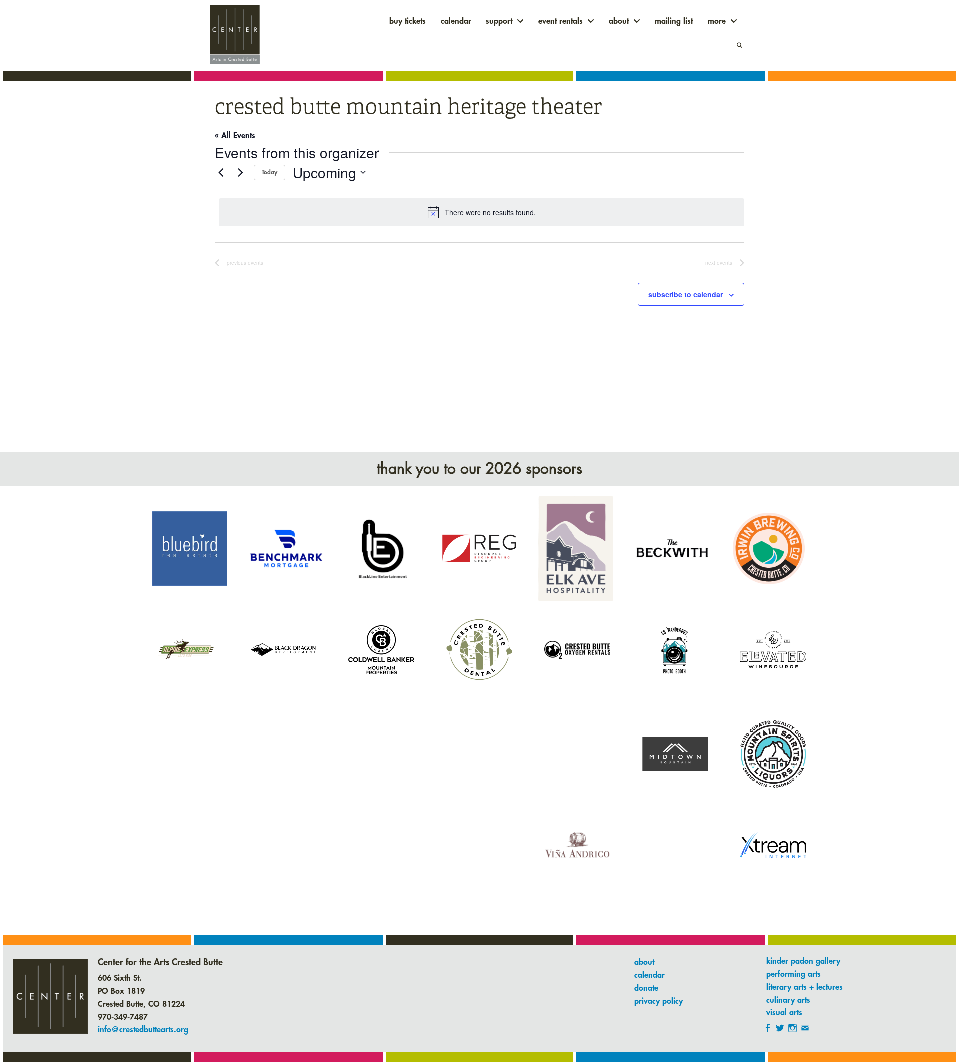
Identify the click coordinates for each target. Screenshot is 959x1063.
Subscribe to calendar (685, 294)
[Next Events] (240, 172)
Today (269, 172)
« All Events (235, 136)
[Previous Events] (221, 172)
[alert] (481, 212)
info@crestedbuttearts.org (143, 1030)
